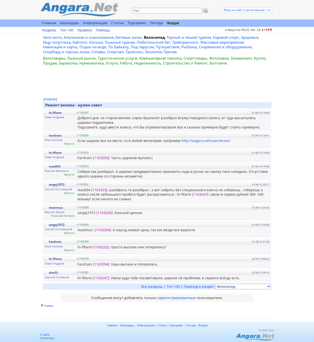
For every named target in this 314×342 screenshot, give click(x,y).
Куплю (259, 58)
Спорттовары (195, 58)
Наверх (49, 305)
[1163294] (101, 264)
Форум (173, 23)
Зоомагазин (241, 58)
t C (267, 30)
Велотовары (54, 58)
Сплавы (98, 51)
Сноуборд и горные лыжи (66, 51)
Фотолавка (219, 58)
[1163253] (99, 190)
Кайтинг (80, 42)
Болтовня (218, 63)
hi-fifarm (55, 113)
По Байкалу (118, 46)
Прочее (170, 51)
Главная (49, 23)
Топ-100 (66, 30)
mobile (50, 99)
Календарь (69, 23)
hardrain (55, 135)
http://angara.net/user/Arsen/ (206, 140)
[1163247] (200, 194)
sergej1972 (57, 184)
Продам (50, 63)
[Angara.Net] (79, 9)
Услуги (112, 63)
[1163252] (101, 247)
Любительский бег (153, 42)
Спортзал (115, 51)
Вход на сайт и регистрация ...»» (247, 10)
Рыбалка (189, 46)
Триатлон (134, 51)
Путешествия (167, 46)
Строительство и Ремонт (185, 63)
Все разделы (152, 286)
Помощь (103, 30)
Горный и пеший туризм (189, 37)
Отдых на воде (92, 46)
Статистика (47, 338)
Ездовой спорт (226, 37)
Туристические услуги (117, 58)
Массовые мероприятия (222, 42)
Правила (84, 30)
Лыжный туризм (120, 42)
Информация (95, 23)
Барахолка (68, 63)
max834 (54, 166)
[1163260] (103, 230)
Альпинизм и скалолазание (89, 37)
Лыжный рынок (81, 58)
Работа (126, 63)
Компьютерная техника (160, 58)
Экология (153, 51)
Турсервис (137, 23)
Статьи (117, 23)
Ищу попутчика (57, 42)
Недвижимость (147, 63)
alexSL (53, 272)
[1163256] (104, 212)
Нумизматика (91, 63)
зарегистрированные (176, 297)
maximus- (56, 207)
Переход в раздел (199, 286)
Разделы (49, 30)
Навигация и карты (60, 46)
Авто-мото (52, 37)
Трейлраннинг (185, 42)
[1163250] (101, 157)
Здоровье (249, 37)
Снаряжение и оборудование (225, 46)
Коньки (96, 42)
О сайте (45, 334)
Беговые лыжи (129, 37)
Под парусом (142, 46)
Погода (156, 23)
